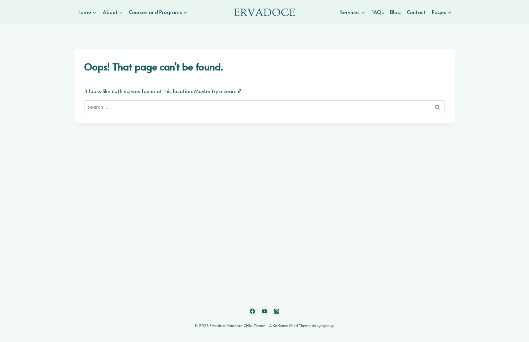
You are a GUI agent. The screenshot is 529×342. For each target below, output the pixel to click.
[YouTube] (264, 311)
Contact (416, 12)
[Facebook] (252, 311)
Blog (395, 12)
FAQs (377, 12)
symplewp (326, 325)
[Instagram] (276, 311)
